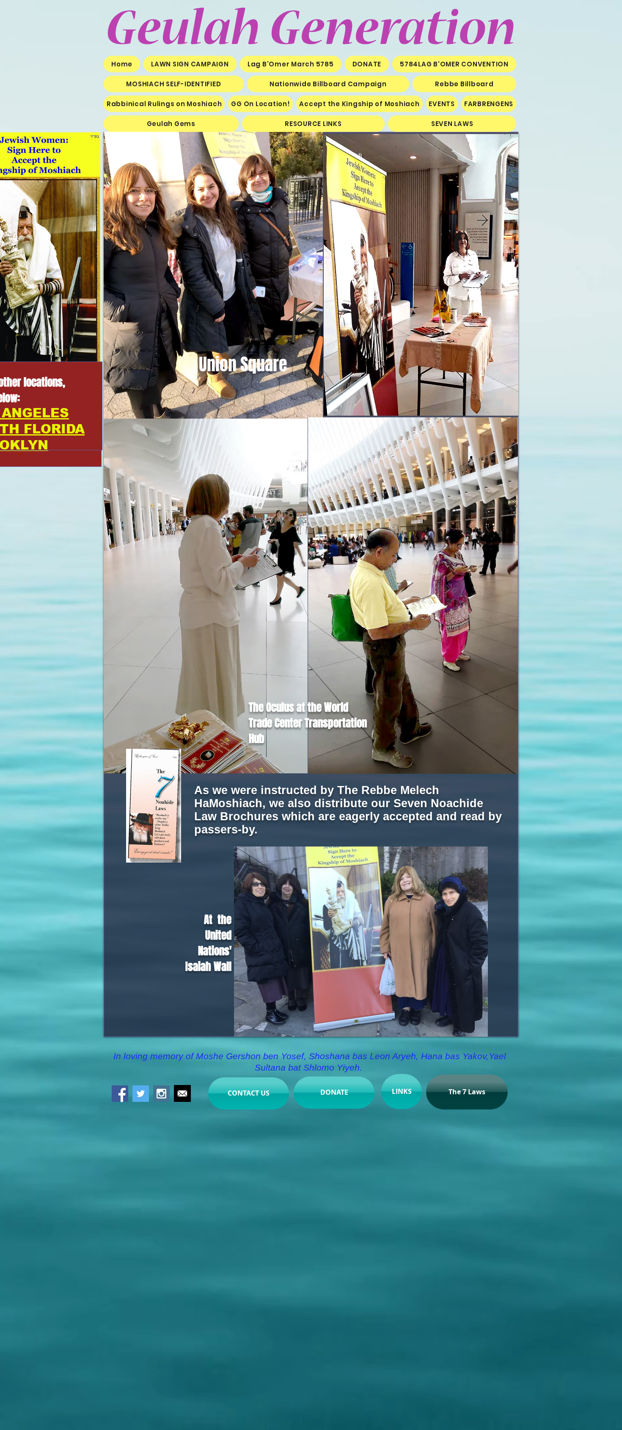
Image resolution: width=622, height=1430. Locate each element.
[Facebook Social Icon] (120, 1093)
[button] (359, 104)
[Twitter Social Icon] (140, 1093)
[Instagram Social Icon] (161, 1093)
